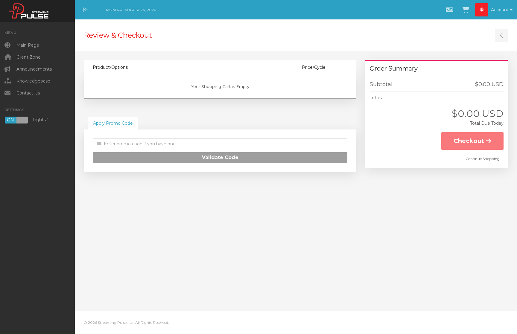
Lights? (27, 120)
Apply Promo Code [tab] (113, 123)
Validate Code (220, 157)
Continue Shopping (483, 158)
